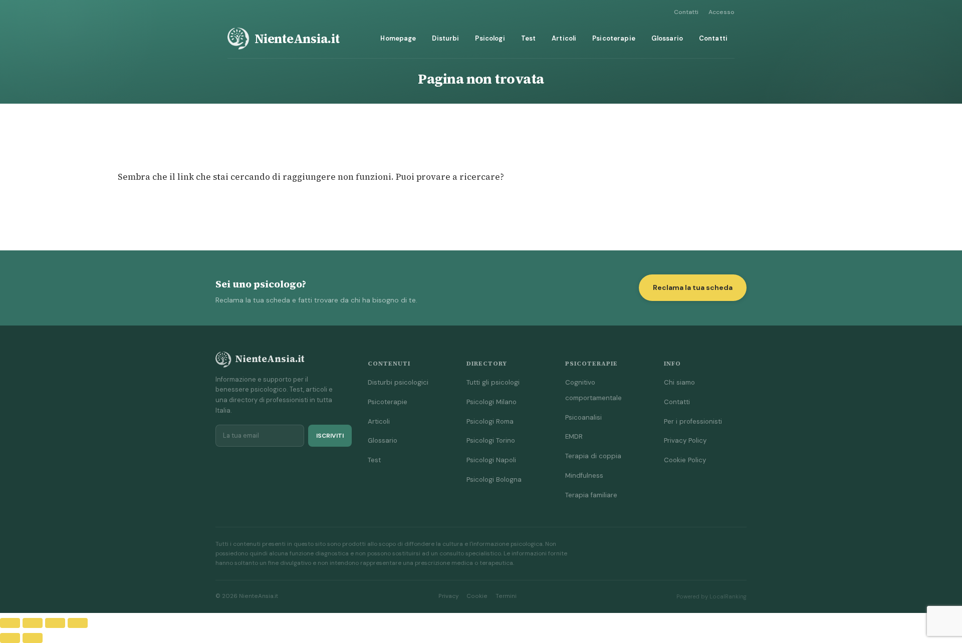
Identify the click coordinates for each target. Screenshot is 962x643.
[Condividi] (55, 623)
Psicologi (490, 38)
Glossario (667, 38)
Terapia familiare (591, 495)
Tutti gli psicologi (493, 382)
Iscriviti (330, 436)
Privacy (448, 596)
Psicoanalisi (583, 417)
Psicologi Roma (490, 421)
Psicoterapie (613, 38)
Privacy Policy (685, 440)
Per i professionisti (693, 421)
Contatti (686, 12)
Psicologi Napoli (491, 460)
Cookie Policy (685, 460)
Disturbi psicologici (398, 382)
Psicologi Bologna (494, 479)
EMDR (574, 436)
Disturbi (445, 38)
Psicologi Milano (491, 402)
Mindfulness (584, 475)
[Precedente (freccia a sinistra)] (10, 638)
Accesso (721, 12)
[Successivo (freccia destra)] (33, 638)
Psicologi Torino (490, 440)
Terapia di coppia (593, 456)
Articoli (564, 38)
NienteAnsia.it (297, 38)
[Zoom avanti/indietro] (10, 623)
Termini (506, 596)
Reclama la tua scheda (693, 287)
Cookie (477, 596)
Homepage (398, 38)
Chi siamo (679, 382)
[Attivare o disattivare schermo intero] (33, 623)
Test (528, 38)
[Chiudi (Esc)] (78, 623)
